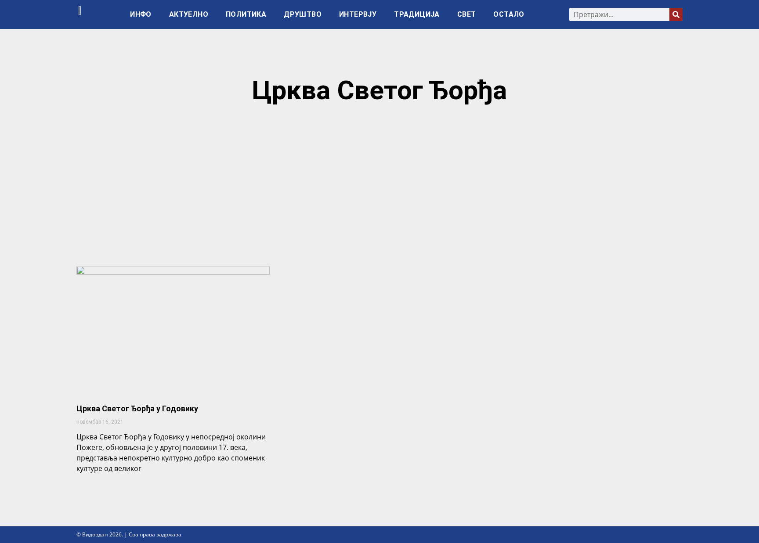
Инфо (141, 14)
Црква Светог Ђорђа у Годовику (137, 408)
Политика (246, 14)
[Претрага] (676, 14)
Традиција (417, 14)
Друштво (303, 14)
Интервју (357, 14)
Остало (508, 14)
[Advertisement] (379, 189)
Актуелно (188, 14)
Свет (466, 14)
